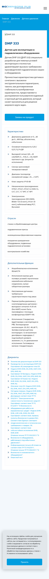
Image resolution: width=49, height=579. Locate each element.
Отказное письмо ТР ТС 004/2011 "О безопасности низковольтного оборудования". (25, 452)
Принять (24, 562)
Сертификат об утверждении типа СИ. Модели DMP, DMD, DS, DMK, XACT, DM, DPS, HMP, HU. (26, 369)
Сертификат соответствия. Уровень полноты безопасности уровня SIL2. (25, 417)
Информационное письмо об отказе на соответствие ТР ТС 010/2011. (26, 446)
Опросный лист (17, 457)
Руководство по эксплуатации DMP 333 (26, 364)
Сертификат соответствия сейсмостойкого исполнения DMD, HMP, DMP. (24, 430)
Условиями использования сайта (19, 553)
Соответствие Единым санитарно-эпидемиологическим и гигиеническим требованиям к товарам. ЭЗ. (26, 423)
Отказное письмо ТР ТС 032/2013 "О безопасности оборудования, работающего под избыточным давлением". (25, 439)
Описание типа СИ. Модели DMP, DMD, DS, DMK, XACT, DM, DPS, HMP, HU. (26, 387)
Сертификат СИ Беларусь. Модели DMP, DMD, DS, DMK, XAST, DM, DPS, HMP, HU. (26, 375)
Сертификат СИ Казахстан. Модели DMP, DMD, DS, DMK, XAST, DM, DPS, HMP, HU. (24, 381)
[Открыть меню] (45, 8)
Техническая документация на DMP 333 (26, 361)
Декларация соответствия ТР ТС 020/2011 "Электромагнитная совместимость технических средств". (26, 398)
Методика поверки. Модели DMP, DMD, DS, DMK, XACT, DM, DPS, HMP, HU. (26, 392)
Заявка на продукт (24, 117)
